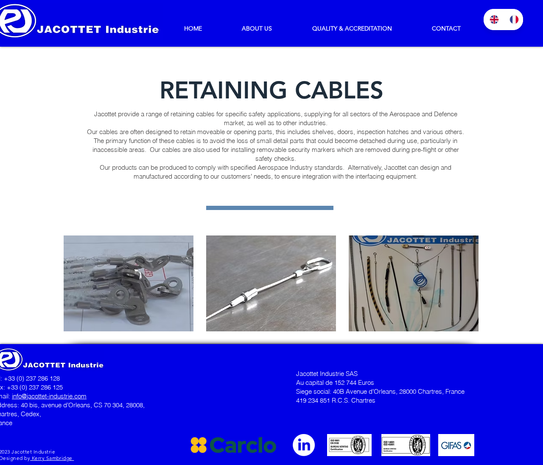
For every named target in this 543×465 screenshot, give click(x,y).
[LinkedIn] (304, 445)
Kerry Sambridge (52, 458)
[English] (493, 19)
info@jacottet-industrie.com (49, 396)
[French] (513, 19)
